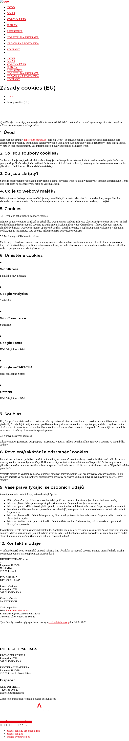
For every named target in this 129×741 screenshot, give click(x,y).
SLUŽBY (12, 25)
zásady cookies (15, 733)
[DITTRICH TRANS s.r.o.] (4, 1)
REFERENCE (15, 31)
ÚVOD (11, 7)
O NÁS (11, 13)
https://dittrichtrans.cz (35, 139)
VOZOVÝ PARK (16, 19)
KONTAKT (13, 49)
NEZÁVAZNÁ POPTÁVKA (23, 43)
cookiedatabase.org (59, 622)
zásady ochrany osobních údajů (23, 730)
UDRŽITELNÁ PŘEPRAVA (23, 37)
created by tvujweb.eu (18, 736)
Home (10, 96)
